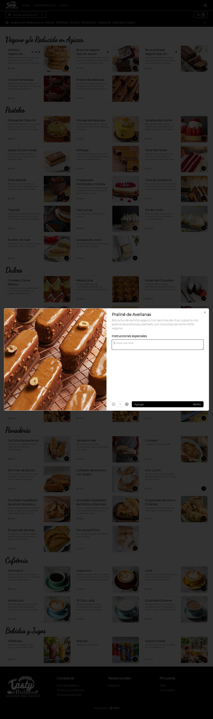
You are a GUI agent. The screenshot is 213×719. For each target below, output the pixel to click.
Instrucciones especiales (129, 336)
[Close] (205, 312)
